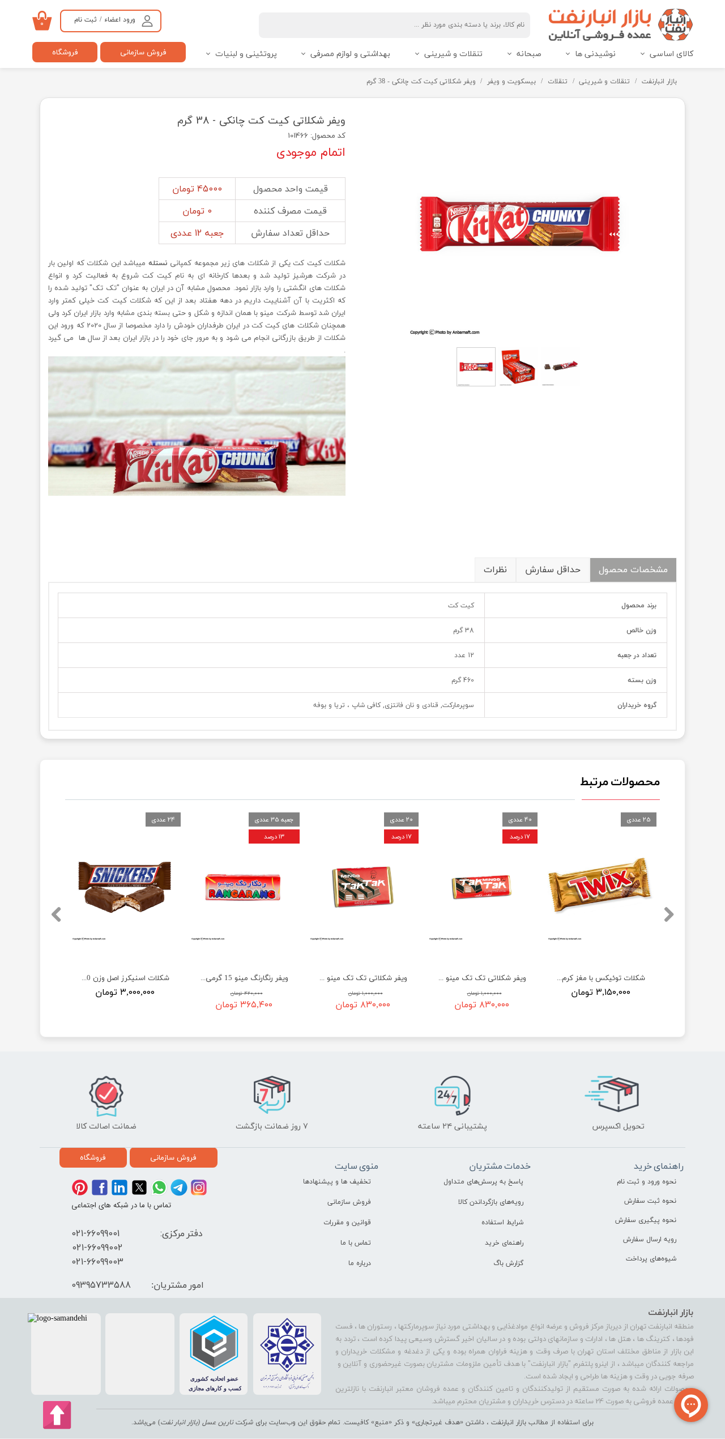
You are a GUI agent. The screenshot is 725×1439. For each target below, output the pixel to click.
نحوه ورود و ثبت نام (646, 1181)
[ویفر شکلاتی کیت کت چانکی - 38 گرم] (519, 224)
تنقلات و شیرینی (453, 54)
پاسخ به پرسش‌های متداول (483, 1181)
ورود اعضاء (119, 19)
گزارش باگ (508, 1263)
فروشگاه (65, 52)
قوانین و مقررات (347, 1222)
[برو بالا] (57, 1415)
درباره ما (359, 1263)
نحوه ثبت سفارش (650, 1201)
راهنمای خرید (504, 1243)
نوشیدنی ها (595, 54)
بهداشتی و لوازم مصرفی (350, 54)
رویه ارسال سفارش (649, 1239)
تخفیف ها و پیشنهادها (337, 1181)
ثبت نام (85, 19)
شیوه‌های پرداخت (651, 1258)
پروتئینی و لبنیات (246, 54)
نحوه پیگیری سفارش (645, 1220)
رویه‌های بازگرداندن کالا (490, 1202)
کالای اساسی (671, 54)
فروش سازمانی (143, 52)
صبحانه (529, 54)
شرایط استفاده (502, 1222)
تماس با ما (355, 1243)
